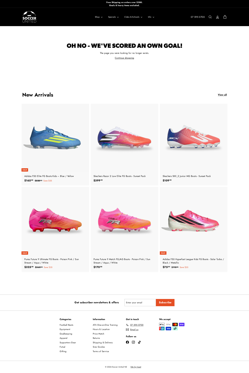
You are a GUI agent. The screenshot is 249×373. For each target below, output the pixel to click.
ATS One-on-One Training (105, 325)
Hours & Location (101, 329)
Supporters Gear (68, 342)
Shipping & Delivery (103, 342)
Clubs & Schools (132, 16)
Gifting (63, 351)
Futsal (62, 346)
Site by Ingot (136, 366)
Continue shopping (124, 58)
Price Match (98, 333)
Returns (96, 338)
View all (222, 94)
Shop (97, 16)
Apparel (63, 338)
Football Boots (66, 325)
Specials (112, 16)
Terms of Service (101, 351)
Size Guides (99, 346)
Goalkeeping (66, 333)
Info (150, 16)
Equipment (65, 329)
